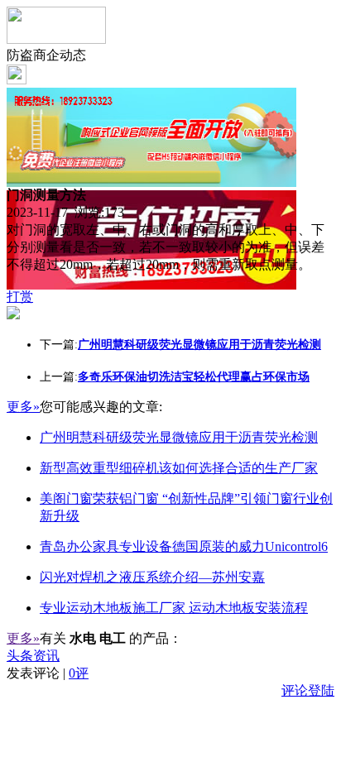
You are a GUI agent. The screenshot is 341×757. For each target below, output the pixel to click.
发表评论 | (48, 673)
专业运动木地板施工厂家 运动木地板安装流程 (174, 608)
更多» (23, 407)
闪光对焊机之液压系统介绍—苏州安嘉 (152, 577)
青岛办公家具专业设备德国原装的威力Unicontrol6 (184, 546)
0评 (79, 673)
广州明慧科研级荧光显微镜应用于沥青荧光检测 (179, 437)
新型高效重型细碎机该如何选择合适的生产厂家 (179, 468)
